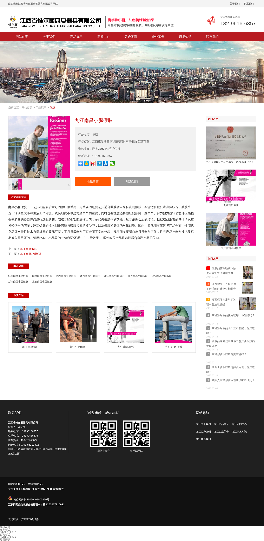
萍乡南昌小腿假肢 (138, 275)
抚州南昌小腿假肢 (66, 275)
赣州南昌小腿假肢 (90, 275)
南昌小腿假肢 (17, 207)
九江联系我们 (203, 439)
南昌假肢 (131, 141)
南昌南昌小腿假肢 (42, 275)
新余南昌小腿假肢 (18, 281)
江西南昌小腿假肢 (18, 275)
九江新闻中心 (239, 424)
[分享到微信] (112, 163)
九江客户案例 (203, 431)
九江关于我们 (203, 424)
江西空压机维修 (30, 519)
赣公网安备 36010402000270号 (31, 499)
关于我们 (235, 3)
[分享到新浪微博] (93, 163)
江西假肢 (144, 141)
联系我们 (249, 3)
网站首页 (27, 107)
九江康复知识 (239, 431)
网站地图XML (35, 483)
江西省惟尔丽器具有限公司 (23, 422)
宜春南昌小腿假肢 (42, 281)
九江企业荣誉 (221, 431)
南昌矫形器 (117, 141)
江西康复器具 (101, 141)
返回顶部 (5, 539)
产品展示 (41, 107)
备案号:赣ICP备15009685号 (48, 488)
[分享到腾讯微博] (99, 163)
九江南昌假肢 (28, 249)
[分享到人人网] (105, 163)
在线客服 (5, 527)
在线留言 (93, 181)
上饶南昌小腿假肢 (162, 275)
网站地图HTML (16, 483)
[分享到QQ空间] (86, 163)
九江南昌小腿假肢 (31, 253)
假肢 (52, 107)
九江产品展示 (221, 424)
